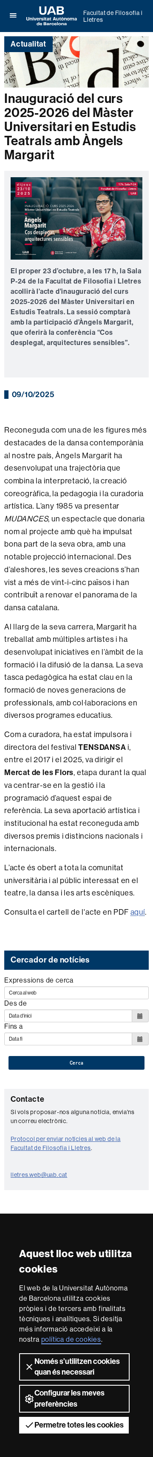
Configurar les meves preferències (69, 1398)
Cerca (77, 1062)
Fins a (13, 1026)
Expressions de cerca (39, 980)
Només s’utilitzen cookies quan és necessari (77, 1367)
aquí (137, 912)
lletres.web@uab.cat (39, 1174)
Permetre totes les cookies (79, 1425)
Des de (15, 1003)
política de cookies (71, 1339)
